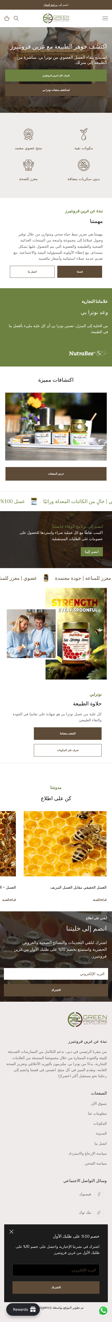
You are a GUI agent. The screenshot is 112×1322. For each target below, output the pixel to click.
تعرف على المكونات (68, 750)
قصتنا (80, 272)
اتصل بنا (32, 272)
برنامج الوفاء (51, 4)
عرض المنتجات (56, 474)
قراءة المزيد (100, 899)
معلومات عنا (97, 1113)
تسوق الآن (99, 1103)
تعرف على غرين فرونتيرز (56, 75)
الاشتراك (56, 990)
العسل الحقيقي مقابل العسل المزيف (78, 887)
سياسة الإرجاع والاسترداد (88, 1153)
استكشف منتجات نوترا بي (56, 90)
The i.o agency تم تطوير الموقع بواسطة (56, 1307)
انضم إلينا (92, 551)
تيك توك (85, 1212)
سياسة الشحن (96, 1163)
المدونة (101, 1133)
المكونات (100, 1123)
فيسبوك (85, 1194)
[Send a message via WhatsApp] (103, 1311)
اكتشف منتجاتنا (68, 733)
